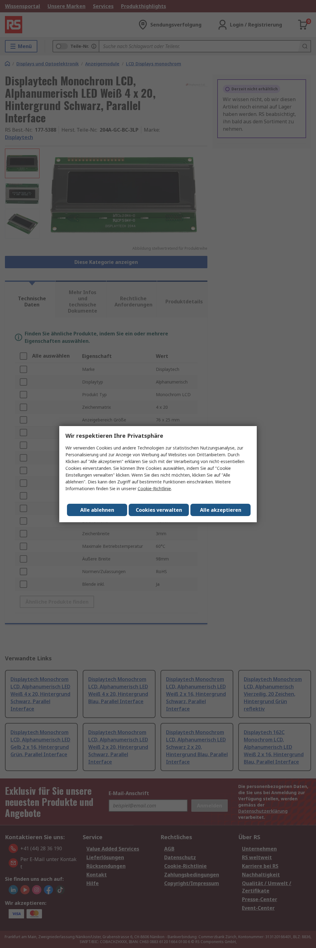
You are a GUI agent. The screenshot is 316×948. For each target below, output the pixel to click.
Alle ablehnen (97, 510)
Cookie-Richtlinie (154, 488)
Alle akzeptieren (220, 510)
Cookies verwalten (159, 510)
